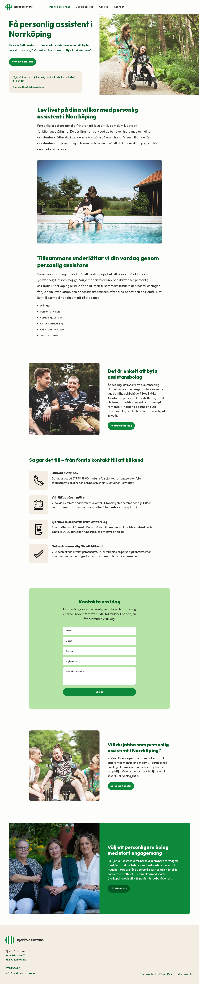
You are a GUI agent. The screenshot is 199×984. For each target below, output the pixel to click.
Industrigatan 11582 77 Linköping (15, 957)
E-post (69, 640)
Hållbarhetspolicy (185, 974)
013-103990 (12, 968)
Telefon (69, 651)
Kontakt (119, 6)
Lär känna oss (118, 888)
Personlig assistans (58, 6)
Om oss (103, 6)
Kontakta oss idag (22, 61)
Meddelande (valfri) (75, 671)
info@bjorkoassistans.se (20, 973)
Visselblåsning (167, 974)
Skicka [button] (99, 691)
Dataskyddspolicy (150, 974)
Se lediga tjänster (120, 785)
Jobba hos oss (84, 6)
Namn (68, 630)
